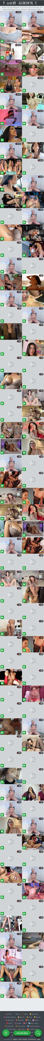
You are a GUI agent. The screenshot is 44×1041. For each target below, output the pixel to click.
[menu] (6, 1033)
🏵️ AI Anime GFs (32, 1029)
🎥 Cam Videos (33, 1032)
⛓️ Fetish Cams (11, 1029)
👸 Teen (29, 1017)
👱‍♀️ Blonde (37, 1017)
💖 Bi (25, 1023)
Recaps (25, 1039)
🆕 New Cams (33, 1023)
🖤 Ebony (16, 1014)
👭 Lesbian (17, 1023)
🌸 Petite (35, 1020)
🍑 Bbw (27, 1020)
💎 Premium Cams (33, 1026)
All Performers (32, 1039)
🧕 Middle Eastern (10, 1017)
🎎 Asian (8, 1014)
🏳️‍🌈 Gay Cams (9, 1026)
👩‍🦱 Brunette (10, 1020)
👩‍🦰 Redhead (19, 1020)
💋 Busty (9, 1023)
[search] (38, 1033)
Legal (38, 1039)
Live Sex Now (22, 1033)
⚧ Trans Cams (20, 1026)
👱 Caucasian (34, 1014)
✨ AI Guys (9, 1032)
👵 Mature (21, 1017)
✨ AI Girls (21, 1029)
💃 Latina (25, 1014)
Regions (15, 1039)
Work (20, 1039)
